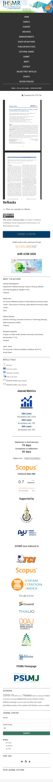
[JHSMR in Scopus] (26, 460)
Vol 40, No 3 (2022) (23, 88)
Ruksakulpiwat (36, 88)
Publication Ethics (26, 47)
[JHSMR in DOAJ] (26, 632)
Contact (26, 66)
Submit (26, 57)
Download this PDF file (33, 95)
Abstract (9, 365)
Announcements (26, 37)
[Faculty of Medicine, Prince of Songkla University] (26, 524)
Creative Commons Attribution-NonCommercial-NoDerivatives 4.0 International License (22, 222)
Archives (26, 32)
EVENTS (26, 76)
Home (26, 17)
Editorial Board (26, 52)
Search (26, 22)
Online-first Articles (26, 71)
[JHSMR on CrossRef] (26, 605)
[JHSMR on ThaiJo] (26, 611)
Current (26, 27)
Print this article (11, 369)
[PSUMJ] (26, 683)
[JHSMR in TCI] (26, 563)
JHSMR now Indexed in (26, 546)
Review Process (26, 81)
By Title (8, 749)
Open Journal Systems (13, 770)
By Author (9, 746)
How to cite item (11, 377)
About (26, 62)
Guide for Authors (26, 42)
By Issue (8, 743)
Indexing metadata (12, 373)
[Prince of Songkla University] (27, 538)
